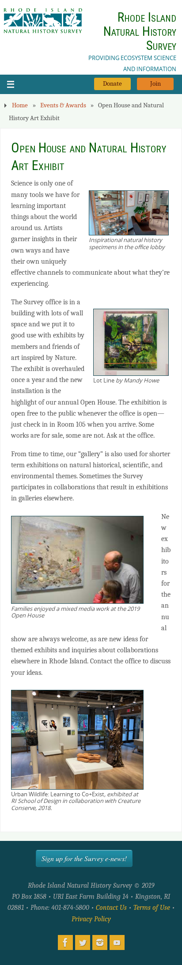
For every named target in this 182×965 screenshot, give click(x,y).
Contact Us (111, 907)
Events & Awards (63, 105)
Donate (112, 83)
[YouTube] (117, 942)
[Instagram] (99, 942)
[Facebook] (65, 942)
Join (155, 83)
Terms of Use (151, 907)
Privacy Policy (91, 919)
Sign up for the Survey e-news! (84, 858)
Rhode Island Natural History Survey (139, 31)
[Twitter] (82, 942)
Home (20, 105)
